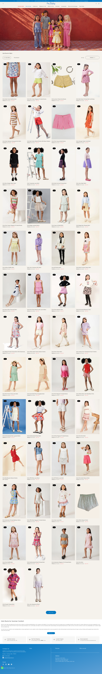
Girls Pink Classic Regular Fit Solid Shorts (12, 225)
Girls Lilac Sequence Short (33, 604)
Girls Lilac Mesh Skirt (81, 183)
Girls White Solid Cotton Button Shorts (36, 351)
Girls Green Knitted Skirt (57, 225)
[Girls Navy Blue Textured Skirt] (14, 290)
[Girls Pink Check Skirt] (63, 332)
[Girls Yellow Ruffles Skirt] (14, 248)
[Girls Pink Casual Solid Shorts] (63, 121)
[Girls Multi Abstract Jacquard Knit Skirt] (14, 121)
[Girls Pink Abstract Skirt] (63, 290)
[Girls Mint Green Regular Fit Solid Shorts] (38, 79)
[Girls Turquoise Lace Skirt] (38, 163)
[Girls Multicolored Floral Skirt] (38, 416)
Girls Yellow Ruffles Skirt (8, 267)
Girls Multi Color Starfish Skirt (9, 99)
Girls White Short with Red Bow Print (85, 393)
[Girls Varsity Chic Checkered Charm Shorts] (87, 332)
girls (17, 624)
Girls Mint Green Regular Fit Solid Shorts (36, 99)
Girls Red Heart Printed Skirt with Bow (85, 99)
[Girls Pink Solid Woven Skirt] (87, 458)
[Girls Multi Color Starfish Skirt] (14, 79)
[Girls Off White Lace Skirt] (63, 458)
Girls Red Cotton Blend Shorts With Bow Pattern (38, 141)
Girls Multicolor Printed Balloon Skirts (11, 520)
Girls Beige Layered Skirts (33, 225)
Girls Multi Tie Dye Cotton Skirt (83, 267)
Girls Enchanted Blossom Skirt (83, 309)
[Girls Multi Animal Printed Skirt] (63, 163)
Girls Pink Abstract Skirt (57, 309)
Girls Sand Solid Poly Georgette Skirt (35, 393)
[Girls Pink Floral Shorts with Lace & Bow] (38, 290)
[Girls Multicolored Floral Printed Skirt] (38, 542)
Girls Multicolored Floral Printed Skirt (36, 562)
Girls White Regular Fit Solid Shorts (60, 435)
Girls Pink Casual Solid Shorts (59, 141)
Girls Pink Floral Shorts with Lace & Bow (36, 309)
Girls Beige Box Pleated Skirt (83, 225)
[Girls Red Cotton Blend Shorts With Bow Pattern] (38, 121)
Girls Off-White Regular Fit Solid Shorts (36, 520)
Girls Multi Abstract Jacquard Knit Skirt (12, 141)
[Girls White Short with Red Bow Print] (87, 374)
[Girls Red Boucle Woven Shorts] (14, 458)
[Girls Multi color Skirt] (63, 500)
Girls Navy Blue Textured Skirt (10, 309)
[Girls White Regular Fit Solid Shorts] (63, 416)
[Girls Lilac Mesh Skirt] (87, 163)
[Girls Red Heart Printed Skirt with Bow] (87, 79)
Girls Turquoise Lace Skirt (33, 183)
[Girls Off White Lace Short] (38, 458)
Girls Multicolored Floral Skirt (34, 435)
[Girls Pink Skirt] (87, 542)
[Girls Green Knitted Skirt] (63, 206)
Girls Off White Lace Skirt (58, 478)
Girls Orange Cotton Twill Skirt (83, 141)
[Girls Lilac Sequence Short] (38, 585)
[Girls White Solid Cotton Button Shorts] (38, 332)
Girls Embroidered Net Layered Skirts (11, 435)
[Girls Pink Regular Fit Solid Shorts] (63, 374)
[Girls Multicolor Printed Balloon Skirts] (14, 500)
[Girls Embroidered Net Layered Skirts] (14, 416)
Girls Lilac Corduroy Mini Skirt (34, 267)
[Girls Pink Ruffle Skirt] (14, 542)
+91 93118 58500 (7, 655)
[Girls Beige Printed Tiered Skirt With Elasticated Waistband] (14, 332)
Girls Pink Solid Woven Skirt (82, 478)
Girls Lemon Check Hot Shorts (59, 99)
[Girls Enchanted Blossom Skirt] (87, 290)
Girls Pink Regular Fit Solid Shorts (60, 393)
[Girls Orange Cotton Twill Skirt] (87, 121)
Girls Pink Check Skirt (57, 351)
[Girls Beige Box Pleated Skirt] (87, 206)
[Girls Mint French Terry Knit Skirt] (14, 374)
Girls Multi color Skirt (57, 520)
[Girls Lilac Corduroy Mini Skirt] (38, 248)
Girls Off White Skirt (56, 267)
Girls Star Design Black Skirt (9, 183)
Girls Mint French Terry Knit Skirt (10, 393)
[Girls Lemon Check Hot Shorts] (63, 79)
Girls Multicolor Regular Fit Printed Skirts (61, 562)
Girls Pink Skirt (79, 562)
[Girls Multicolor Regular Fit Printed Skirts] (63, 542)
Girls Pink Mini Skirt (81, 435)
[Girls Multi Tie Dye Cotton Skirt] (87, 248)
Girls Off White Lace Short (33, 478)
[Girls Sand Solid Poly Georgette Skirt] (38, 374)
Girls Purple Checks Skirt (8, 604)
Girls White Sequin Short (82, 520)
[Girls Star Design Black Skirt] (14, 163)
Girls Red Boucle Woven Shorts (10, 478)
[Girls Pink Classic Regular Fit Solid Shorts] (14, 206)
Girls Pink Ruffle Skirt (8, 562)
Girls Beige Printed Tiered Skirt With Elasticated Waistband (14, 351)
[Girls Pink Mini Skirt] (87, 416)
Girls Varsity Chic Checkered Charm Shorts (86, 351)
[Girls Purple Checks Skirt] (14, 585)
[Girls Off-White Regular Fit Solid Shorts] (38, 500)
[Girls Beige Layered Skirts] (38, 206)
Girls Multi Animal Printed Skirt (59, 183)
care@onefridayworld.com (9, 657)
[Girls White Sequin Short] (87, 500)
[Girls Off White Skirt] (63, 248)
